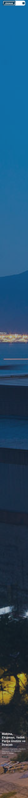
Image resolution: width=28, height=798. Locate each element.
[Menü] (23, 3)
